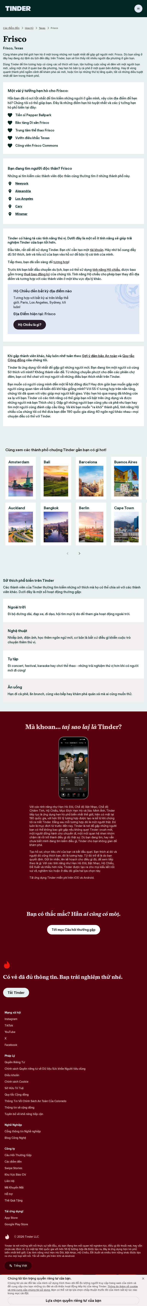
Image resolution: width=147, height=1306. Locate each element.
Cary (18, 206)
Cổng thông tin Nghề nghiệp (23, 1131)
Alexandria (23, 191)
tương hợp (61, 262)
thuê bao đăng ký (37, 274)
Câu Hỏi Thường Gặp (18, 1155)
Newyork (21, 183)
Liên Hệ (9, 1181)
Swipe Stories (13, 1168)
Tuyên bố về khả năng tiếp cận (24, 1114)
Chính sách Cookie (16, 1082)
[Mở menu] (138, 9)
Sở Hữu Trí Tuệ (14, 1088)
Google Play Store (16, 1224)
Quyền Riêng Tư (15, 1062)
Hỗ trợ (9, 1194)
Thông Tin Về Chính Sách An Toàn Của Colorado (35, 1101)
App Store (11, 1218)
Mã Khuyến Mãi (14, 1187)
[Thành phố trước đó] (67, 553)
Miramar (21, 214)
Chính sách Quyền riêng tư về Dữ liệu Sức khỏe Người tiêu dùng (45, 1069)
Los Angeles (24, 199)
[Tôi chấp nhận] (143, 1278)
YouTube (10, 1032)
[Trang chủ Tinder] (18, 8)
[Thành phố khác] (79, 553)
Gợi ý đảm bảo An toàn (99, 356)
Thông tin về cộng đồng (19, 1107)
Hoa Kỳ (29, 28)
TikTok (9, 1025)
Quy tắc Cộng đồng (17, 1095)
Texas (42, 28)
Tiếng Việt (20, 1266)
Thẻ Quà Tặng (14, 1200)
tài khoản (96, 250)
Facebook (11, 1045)
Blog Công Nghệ (15, 1138)
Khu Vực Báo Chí (15, 1175)
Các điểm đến (11, 28)
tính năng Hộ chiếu (106, 270)
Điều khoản (12, 1075)
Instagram (11, 1019)
